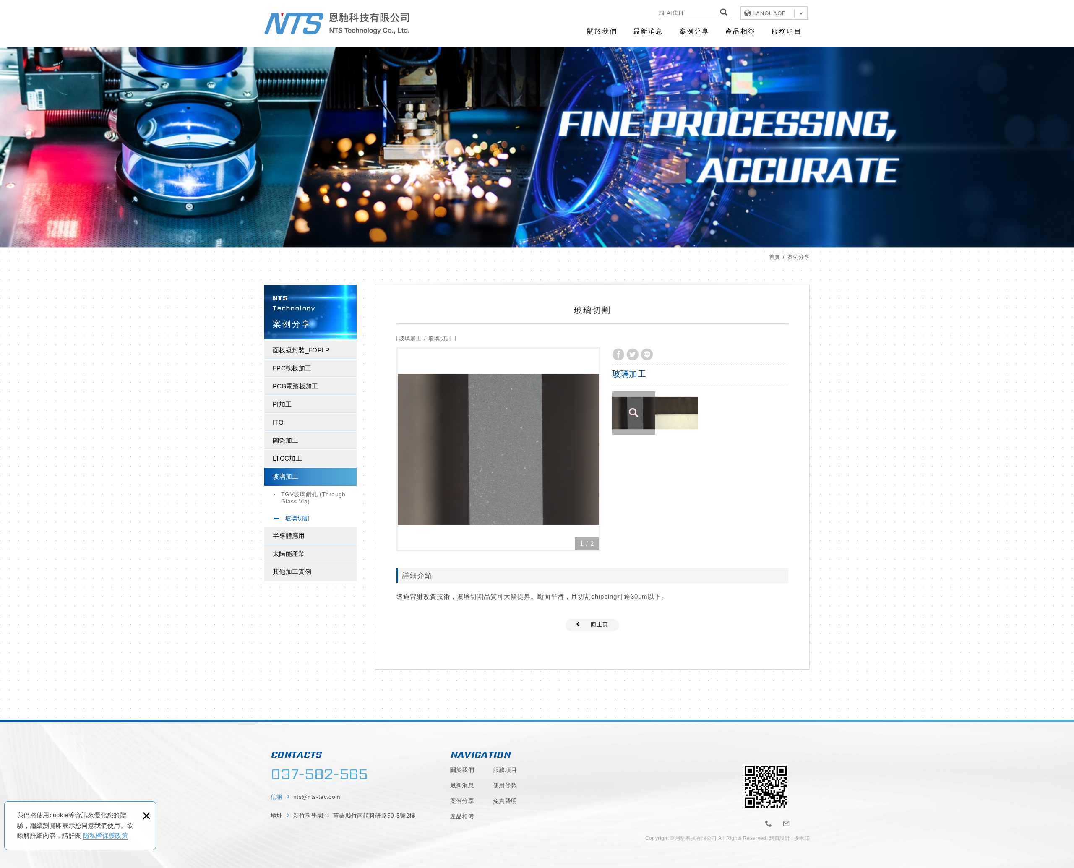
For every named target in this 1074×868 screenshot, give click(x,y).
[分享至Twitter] (632, 354)
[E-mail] (786, 824)
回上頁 (599, 624)
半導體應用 (289, 535)
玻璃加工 (285, 476)
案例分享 (694, 31)
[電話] (768, 824)
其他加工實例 (292, 571)
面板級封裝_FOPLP (301, 350)
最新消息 (648, 31)
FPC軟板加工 (292, 368)
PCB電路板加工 (295, 386)
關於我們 (602, 31)
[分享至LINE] (647, 354)
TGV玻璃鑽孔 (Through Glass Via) (313, 498)
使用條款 (505, 785)
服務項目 (787, 31)
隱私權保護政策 (105, 835)
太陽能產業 (289, 553)
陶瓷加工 (285, 440)
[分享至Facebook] (618, 354)
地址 (343, 815)
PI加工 (282, 404)
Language (769, 13)
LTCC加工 (287, 458)
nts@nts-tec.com (316, 796)
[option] (498, 449)
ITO (278, 422)
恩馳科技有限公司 (336, 23)
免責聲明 (505, 801)
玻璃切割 (297, 518)
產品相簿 (740, 31)
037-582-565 (319, 774)
